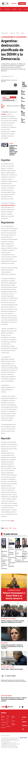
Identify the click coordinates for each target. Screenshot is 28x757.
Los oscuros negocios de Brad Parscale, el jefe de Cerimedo (25, 556)
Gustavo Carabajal (11, 676)
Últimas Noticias (3, 716)
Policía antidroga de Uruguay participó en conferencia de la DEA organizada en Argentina (11, 556)
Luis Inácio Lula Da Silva (21, 546)
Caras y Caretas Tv (13, 717)
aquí (12, 520)
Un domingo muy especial (14, 590)
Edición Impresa (13, 724)
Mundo (14, 9)
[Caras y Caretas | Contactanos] (25, 707)
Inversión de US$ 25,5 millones (8, 618)
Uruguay (3, 114)
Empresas (8, 726)
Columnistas (3, 722)
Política (2, 719)
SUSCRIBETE (22, 3)
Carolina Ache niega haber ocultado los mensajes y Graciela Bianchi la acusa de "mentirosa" (12, 646)
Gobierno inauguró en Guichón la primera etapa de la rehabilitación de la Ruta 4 (12, 621)
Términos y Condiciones (5, 735)
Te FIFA (3, 546)
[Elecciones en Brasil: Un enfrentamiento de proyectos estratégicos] (17, 548)
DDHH (10, 528)
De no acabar (4, 643)
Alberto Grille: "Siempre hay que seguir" (12, 669)
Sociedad (3, 725)
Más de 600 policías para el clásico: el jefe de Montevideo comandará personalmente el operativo (13, 699)
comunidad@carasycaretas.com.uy (7, 742)
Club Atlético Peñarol (6, 695)
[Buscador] (7, 3)
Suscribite (13, 97)
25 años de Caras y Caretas (7, 667)
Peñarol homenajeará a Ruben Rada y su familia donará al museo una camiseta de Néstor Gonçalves (14, 598)
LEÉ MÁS (11, 143)
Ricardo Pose (3, 106)
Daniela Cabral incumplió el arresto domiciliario (24, 109)
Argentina (6, 528)
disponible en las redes (7, 205)
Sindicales (7, 9)
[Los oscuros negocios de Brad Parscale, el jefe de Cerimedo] (24, 548)
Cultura (8, 721)
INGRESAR (13, 3)
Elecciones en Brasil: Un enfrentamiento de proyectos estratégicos (20, 556)
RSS (23, 729)
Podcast (13, 721)
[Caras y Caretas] (7, 708)
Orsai (20, 9)
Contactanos (24, 725)
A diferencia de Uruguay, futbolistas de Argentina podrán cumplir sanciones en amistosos (13, 150)
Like (7, 723)
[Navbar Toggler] (4, 3)
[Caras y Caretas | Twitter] (22, 707)
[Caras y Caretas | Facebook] (20, 707)
